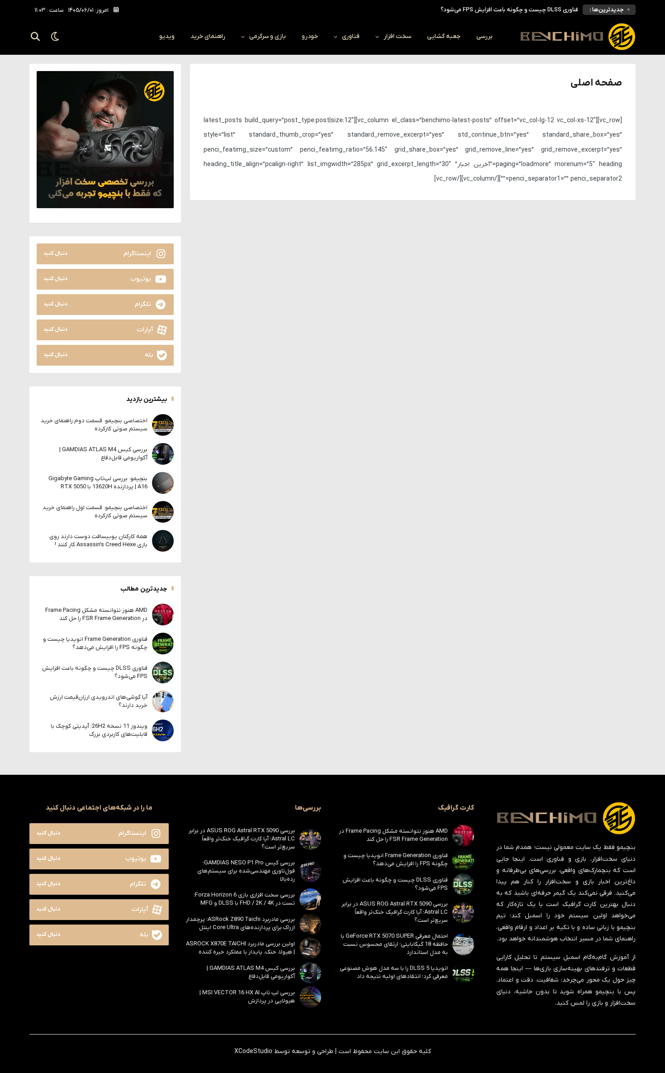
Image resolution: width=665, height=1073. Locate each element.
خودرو (310, 36)
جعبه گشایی (444, 36)
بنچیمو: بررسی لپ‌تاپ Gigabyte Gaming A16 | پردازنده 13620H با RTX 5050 (97, 483)
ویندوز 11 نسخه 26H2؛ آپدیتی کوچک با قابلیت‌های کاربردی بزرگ (99, 730)
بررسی (484, 36)
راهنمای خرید (207, 36)
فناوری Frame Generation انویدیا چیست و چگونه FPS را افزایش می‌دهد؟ (95, 643)
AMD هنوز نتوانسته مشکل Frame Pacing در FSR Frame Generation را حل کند (96, 614)
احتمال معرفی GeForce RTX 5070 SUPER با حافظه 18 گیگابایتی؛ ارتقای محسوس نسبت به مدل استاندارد (394, 944)
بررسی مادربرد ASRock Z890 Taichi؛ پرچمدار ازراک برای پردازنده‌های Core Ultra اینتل (240, 923)
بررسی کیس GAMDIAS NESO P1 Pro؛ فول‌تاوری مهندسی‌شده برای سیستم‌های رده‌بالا (246, 871)
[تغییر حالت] (55, 36)
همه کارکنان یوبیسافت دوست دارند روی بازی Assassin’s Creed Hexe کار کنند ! (98, 540)
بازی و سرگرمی (267, 36)
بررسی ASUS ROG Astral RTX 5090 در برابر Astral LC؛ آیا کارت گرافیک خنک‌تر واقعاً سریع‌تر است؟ (395, 912)
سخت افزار (397, 36)
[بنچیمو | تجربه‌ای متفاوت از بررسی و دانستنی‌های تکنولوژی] (578, 36)
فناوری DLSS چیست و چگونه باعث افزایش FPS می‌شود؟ (509, 10)
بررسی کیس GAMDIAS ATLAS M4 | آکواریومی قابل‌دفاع (103, 454)
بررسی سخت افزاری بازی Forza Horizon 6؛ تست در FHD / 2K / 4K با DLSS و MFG (244, 899)
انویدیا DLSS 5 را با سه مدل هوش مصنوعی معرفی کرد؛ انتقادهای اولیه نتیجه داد (394, 972)
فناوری (351, 36)
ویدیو (167, 36)
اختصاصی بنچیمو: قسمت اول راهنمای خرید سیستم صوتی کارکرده (95, 512)
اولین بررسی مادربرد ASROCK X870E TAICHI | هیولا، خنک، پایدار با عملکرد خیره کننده (240, 948)
